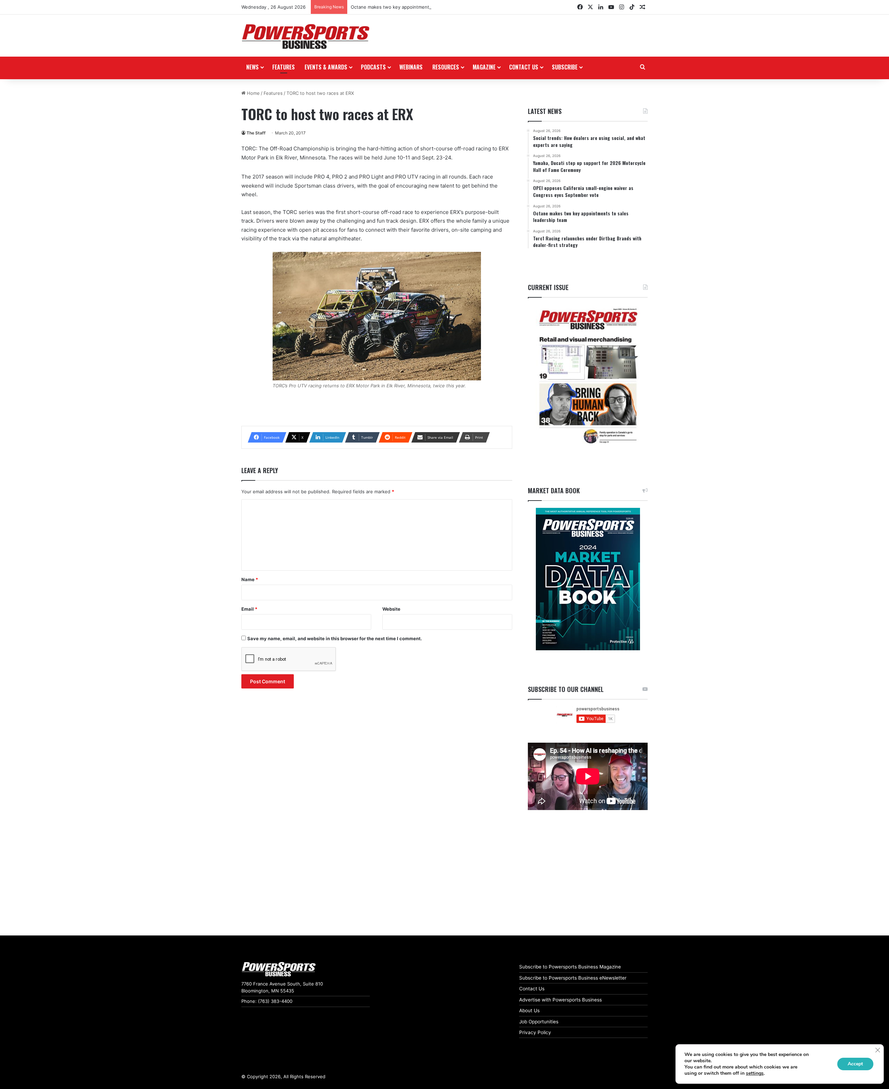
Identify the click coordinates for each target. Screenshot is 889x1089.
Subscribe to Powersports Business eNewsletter (572, 978)
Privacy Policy (535, 1032)
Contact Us (532, 988)
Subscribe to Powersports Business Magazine (570, 967)
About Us (529, 1010)
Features (283, 67)
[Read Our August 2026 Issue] (588, 376)
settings (755, 1073)
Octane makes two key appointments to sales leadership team (418, 7)
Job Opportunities (538, 1021)
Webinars (411, 67)
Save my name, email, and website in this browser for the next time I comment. (334, 638)
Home (253, 93)
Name (249, 579)
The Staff (256, 132)
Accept (855, 1064)
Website (391, 609)
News (252, 67)
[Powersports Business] (305, 36)
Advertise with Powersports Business (560, 1000)
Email (249, 609)
